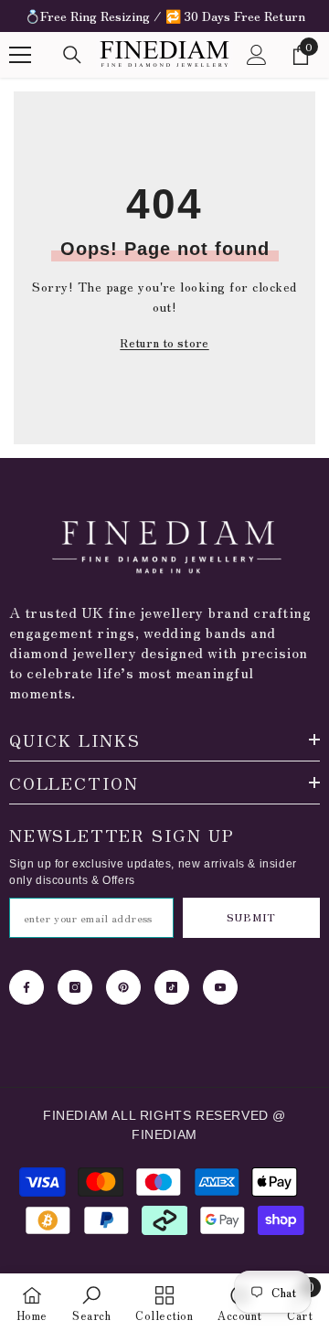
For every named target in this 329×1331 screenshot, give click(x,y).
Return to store (164, 342)
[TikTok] (171, 987)
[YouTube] (220, 987)
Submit (251, 917)
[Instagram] (75, 987)
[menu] (20, 55)
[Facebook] (26, 987)
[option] (164, 16)
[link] (91, 1302)
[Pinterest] (123, 987)
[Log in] (257, 55)
